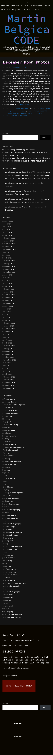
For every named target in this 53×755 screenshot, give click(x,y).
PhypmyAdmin (7, 538)
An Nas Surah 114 (10, 155)
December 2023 (8, 295)
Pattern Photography (11, 524)
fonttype (6, 453)
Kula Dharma (7, 487)
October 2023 (8, 300)
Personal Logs (8, 526)
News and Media (9, 515)
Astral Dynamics (9, 410)
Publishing (7, 560)
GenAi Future (8, 456)
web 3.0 (5, 609)
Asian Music (7, 407)
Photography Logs (10, 535)
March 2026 (7, 235)
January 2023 (8, 326)
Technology (7, 600)
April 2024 (7, 283)
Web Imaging (7, 611)
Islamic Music (8, 478)
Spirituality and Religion (14, 583)
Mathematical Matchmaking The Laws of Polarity (24, 152)
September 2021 (9, 360)
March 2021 (7, 374)
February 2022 (8, 346)
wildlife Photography (12, 614)
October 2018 (8, 385)
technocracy (7, 597)
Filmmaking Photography (13, 447)
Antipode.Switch (9, 676)
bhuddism (6, 419)
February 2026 (8, 238)
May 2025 (6, 255)
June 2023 (6, 312)
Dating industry (9, 436)
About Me (36, 10)
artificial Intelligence (13, 405)
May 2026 (6, 229)
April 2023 (7, 317)
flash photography (10, 450)
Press (4, 552)
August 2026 (7, 221)
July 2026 (6, 224)
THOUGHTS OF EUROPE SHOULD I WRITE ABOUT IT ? (24, 161)
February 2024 (8, 289)
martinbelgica (11, 172)
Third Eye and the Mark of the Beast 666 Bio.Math (26, 158)
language (6, 490)
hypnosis (6, 473)
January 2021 (8, 380)
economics (6, 441)
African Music (8, 399)
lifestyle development (12, 492)
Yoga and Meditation (11, 617)
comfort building (10, 424)
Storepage (26, 10)
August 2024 (7, 275)
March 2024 (7, 286)
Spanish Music (8, 580)
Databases (6, 433)
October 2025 (8, 246)
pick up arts (8, 541)
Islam (4, 475)
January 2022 (8, 348)
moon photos (13, 113)
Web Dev (47, 6)
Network (5, 512)
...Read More (23, 104)
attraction (7, 416)
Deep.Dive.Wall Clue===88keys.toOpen (26, 6)
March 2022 (7, 343)
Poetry (5, 543)
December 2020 (8, 382)
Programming (7, 555)
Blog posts (7, 422)
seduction (6, 566)
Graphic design (9, 464)
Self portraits (9, 569)
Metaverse (6, 507)
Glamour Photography (11, 461)
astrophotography (20, 108)
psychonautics (8, 558)
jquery (5, 481)
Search (5, 133)
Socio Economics (9, 575)
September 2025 (9, 249)
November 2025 (8, 244)
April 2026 (7, 232)
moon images (20, 111)
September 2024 (9, 272)
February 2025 (8, 261)
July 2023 (6, 309)
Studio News (7, 594)
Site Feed (5, 6)
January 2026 (8, 241)
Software (6, 577)
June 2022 (6, 337)
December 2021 (8, 351)
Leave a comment (19, 115)
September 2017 (9, 388)
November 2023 (8, 297)
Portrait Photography (12, 546)
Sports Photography (11, 586)
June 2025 (6, 252)
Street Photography (11, 592)
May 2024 (6, 280)
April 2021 (7, 371)
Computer (6, 427)
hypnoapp (6, 470)
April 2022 (7, 340)
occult (5, 521)
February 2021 (8, 377)
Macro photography (10, 498)
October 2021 (8, 357)
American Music (9, 402)
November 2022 (8, 331)
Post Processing (9, 549)
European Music (9, 444)
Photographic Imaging (12, 532)
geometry (6, 458)
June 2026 (6, 227)
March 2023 (7, 320)
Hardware (6, 467)
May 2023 (6, 314)
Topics (5, 603)
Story (4, 589)
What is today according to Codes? (18, 149)
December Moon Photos (26, 62)
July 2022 (6, 334)
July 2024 (6, 278)
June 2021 (6, 365)
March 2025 (7, 258)
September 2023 (9, 303)
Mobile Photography (11, 509)
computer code (8, 430)
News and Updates (10, 518)
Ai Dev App (5, 10)
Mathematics (7, 501)
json (4, 484)
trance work (7, 606)
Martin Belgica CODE (26, 29)
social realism (9, 572)
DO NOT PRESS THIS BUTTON (19, 686)
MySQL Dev (16, 10)
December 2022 (8, 329)
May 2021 (6, 368)
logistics (6, 495)
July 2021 (6, 363)
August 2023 (7, 306)
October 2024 (8, 269)
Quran (4, 563)
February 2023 (8, 323)
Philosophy (7, 529)
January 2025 (8, 263)
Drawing (5, 439)
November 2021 (8, 354)
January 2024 (8, 292)
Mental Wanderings (10, 504)
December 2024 (8, 266)
